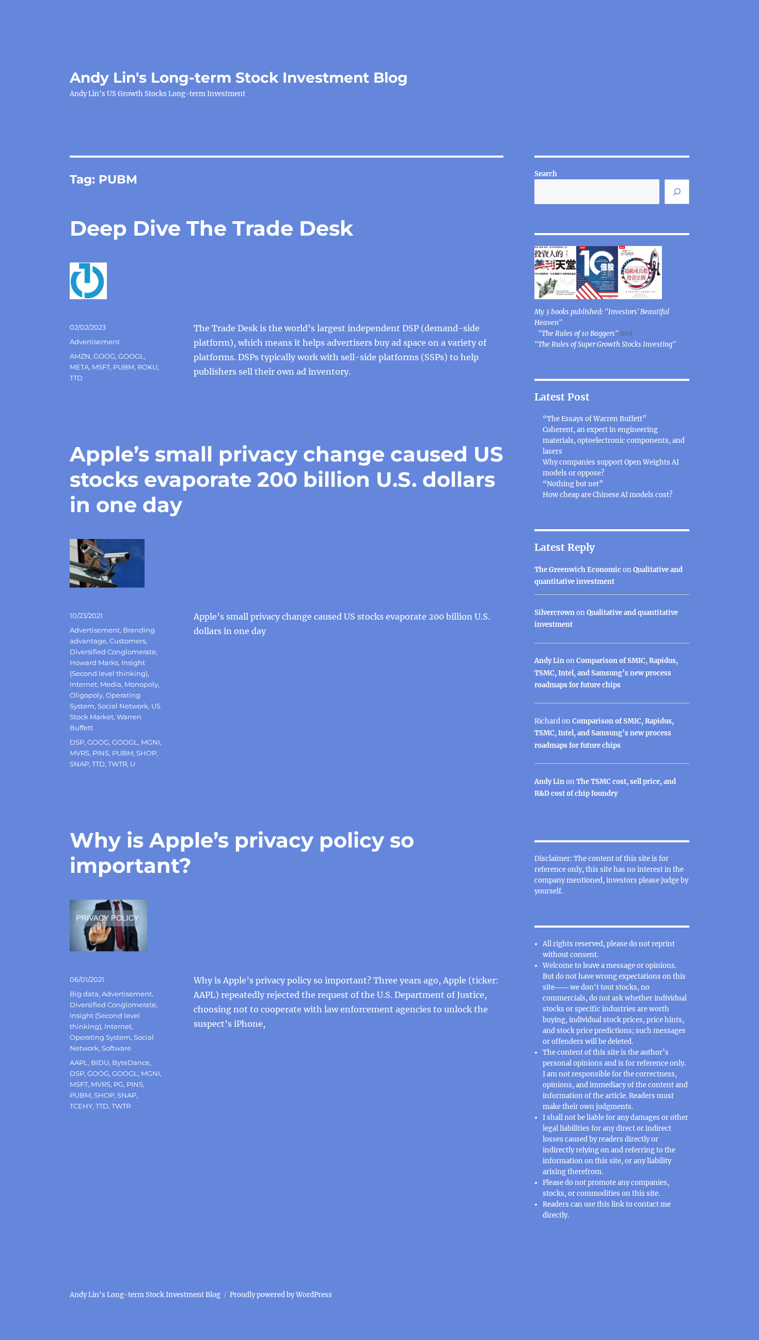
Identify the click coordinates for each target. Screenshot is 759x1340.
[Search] (677, 191)
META (79, 367)
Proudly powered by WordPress (281, 1294)
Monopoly (141, 684)
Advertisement (95, 341)
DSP (77, 742)
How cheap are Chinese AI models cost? (607, 494)
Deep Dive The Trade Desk (211, 228)
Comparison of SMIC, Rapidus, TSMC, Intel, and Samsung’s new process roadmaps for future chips (606, 672)
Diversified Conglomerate (113, 652)
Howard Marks (94, 662)
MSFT (101, 367)
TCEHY (81, 1106)
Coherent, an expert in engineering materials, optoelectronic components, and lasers (614, 440)
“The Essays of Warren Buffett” (594, 418)
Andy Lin (549, 660)
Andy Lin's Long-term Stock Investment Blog (239, 77)
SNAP (79, 764)
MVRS (79, 753)
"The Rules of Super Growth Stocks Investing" (605, 344)
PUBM (123, 367)
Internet (83, 684)
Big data (84, 994)
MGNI (150, 742)
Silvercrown (554, 612)
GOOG (104, 356)
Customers (127, 641)
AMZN (80, 356)
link (618, 1204)
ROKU (147, 367)
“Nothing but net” (573, 484)
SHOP (146, 753)
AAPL (79, 1062)
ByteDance (131, 1062)
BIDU (100, 1062)
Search (545, 174)
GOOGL (131, 356)
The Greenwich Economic (577, 569)
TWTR (117, 764)
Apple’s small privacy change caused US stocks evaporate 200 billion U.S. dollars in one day (286, 479)
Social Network (123, 706)
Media (110, 684)
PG (118, 1084)
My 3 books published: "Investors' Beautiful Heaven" (601, 317)
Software (116, 1048)
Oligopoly (86, 695)
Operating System (100, 1037)
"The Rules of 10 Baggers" (578, 333)
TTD (76, 378)
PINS (100, 753)
